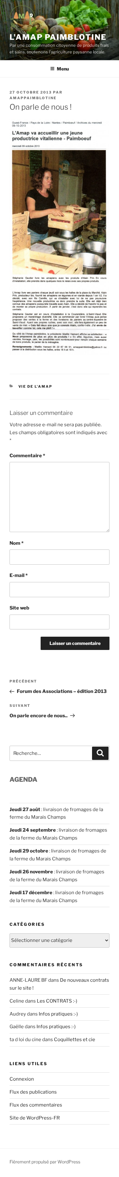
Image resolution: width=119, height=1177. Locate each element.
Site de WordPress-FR (35, 1118)
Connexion (22, 1079)
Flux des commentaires (36, 1105)
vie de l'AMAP (35, 386)
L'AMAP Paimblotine (58, 37)
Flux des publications (33, 1092)
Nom (16, 543)
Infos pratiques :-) (58, 1014)
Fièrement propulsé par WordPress (45, 1161)
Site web (19, 608)
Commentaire (27, 455)
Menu (63, 68)
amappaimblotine (33, 98)
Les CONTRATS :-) (57, 1001)
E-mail (19, 575)
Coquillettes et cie (74, 1039)
